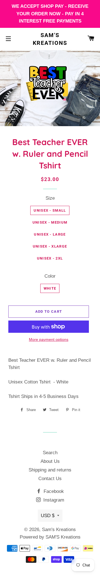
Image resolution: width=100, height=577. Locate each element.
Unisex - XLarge (50, 246)
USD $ (47, 515)
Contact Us (50, 478)
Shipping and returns (50, 470)
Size (50, 198)
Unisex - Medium (50, 222)
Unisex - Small (50, 210)
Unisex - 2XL (50, 258)
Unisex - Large (50, 234)
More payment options (48, 339)
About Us (50, 461)
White (50, 288)
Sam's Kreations (50, 39)
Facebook (53, 491)
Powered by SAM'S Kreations (50, 537)
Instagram (53, 500)
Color (50, 276)
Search (50, 452)
